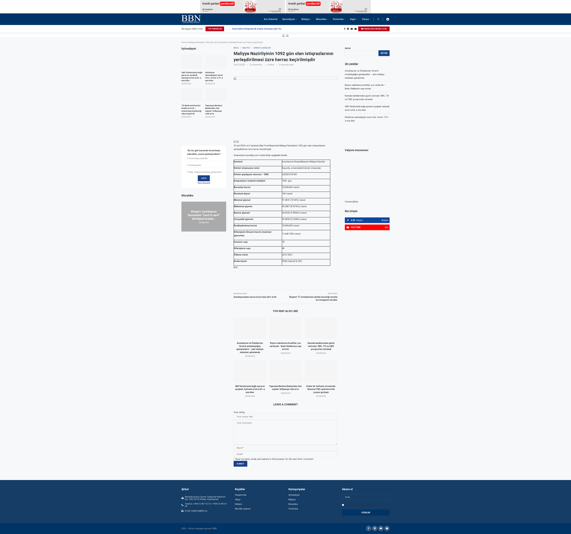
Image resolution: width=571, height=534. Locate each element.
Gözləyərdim (195, 165)
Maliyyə (305, 19)
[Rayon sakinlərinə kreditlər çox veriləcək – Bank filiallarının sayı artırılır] (285, 328)
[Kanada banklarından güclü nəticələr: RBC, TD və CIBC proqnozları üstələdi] (321, 328)
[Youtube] (351, 29)
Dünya (365, 19)
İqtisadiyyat (288, 19)
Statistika (338, 19)
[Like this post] (253, 285)
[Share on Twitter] (267, 285)
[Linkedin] (348, 29)
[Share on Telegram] (293, 285)
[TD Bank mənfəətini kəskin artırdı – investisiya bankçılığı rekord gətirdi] (191, 95)
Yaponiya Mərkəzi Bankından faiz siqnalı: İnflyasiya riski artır (213, 109)
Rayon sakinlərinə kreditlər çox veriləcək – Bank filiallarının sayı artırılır (285, 346)
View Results (203, 183)
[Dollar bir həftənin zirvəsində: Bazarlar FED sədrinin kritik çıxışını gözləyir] (321, 371)
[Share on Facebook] (260, 285)
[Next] (229, 28)
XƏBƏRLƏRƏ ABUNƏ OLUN (375, 29)
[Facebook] (344, 29)
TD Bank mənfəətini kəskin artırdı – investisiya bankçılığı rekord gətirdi (191, 109)
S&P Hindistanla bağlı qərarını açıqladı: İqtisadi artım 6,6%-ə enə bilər (250, 389)
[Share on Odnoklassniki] (280, 285)
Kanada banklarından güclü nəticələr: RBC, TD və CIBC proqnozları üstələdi (321, 346)
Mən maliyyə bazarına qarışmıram (205, 172)
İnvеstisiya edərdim (198, 158)
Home (184, 42)
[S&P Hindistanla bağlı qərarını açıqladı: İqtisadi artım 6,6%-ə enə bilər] (250, 371)
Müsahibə (321, 19)
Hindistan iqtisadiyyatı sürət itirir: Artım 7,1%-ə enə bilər (214, 76)
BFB (235, 267)
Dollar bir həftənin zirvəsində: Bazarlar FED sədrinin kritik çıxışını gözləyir (321, 389)
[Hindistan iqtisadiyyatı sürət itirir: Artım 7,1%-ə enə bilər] (215, 62)
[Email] (355, 29)
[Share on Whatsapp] (286, 285)
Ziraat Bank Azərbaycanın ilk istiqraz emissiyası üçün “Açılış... (258, 29)
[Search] (378, 19)
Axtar (348, 48)
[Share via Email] (300, 285)
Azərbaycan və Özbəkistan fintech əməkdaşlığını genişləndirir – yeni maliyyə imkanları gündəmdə (364, 74)
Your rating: (239, 412)
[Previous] (226, 28)
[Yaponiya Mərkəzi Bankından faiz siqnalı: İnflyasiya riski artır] (285, 371)
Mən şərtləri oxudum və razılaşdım (361, 505)
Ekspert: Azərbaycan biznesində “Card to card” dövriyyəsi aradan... (204, 215)
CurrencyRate (351, 201)
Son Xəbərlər (271, 19)
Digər (353, 19)
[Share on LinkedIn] (273, 285)
